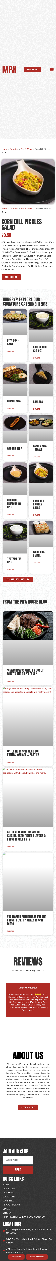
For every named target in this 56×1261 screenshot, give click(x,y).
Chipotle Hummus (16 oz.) (14, 503)
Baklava (38, 401)
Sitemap (7, 1212)
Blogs (6, 1208)
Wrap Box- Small (39, 554)
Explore (10, 351)
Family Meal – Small (40, 448)
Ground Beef (14, 448)
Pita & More (26, 149)
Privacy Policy (11, 1204)
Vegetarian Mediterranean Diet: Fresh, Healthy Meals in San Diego (27, 920)
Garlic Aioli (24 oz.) (40, 349)
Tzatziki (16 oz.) (14, 560)
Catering (14, 149)
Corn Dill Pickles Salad (38, 504)
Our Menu (8, 1192)
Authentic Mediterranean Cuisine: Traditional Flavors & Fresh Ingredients (26, 836)
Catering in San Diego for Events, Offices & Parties (23, 753)
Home (4, 149)
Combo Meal (14, 401)
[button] (52, 69)
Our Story (9, 1188)
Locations (9, 1196)
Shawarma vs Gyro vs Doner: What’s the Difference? (25, 672)
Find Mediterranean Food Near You (24, 1216)
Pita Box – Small (13, 342)
